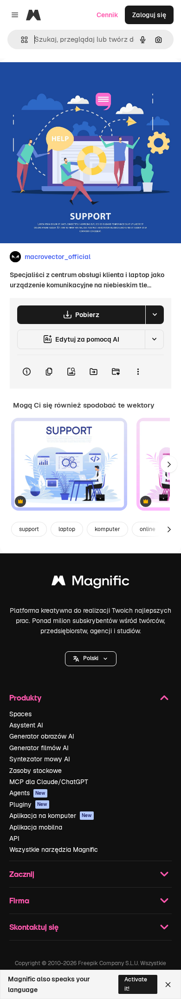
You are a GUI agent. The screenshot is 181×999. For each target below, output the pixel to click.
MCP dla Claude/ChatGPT (48, 782)
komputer (107, 529)
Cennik (107, 15)
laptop (66, 529)
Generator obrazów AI (41, 736)
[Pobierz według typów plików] (154, 314)
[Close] (168, 984)
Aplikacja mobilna (35, 827)
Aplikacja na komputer (50, 815)
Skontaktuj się (33, 927)
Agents (27, 793)
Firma (19, 900)
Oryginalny (64, 79)
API (14, 838)
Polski (90, 658)
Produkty (25, 697)
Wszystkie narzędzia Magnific (53, 849)
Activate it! (135, 984)
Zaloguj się (149, 15)
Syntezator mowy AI (39, 759)
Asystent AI (26, 725)
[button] (90, 658)
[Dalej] (169, 464)
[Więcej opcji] (138, 372)
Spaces (20, 714)
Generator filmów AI (39, 748)
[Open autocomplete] (20, 39)
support (29, 529)
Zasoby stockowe (35, 770)
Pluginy (28, 804)
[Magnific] (90, 583)
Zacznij (21, 874)
